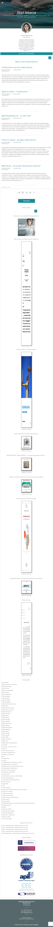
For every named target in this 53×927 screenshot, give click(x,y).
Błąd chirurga (6, 688)
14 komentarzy (5, 95)
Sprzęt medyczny (6, 787)
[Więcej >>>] (26, 50)
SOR (4, 785)
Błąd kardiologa (6, 700)
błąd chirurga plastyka (8, 690)
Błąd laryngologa (6, 702)
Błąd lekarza (26, 13)
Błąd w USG (5, 741)
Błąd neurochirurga (7, 711)
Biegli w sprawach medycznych (10, 684)
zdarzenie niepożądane (8, 813)
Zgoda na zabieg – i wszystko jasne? (15, 92)
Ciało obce (5, 744)
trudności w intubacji (7, 791)
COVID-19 (5, 748)
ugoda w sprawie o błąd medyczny (11, 797)
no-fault (4, 760)
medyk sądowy (6, 758)
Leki (3, 756)
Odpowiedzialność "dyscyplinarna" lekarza (12, 762)
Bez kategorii (6, 682)
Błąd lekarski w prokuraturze (9, 704)
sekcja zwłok (5, 783)
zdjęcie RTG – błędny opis (8, 814)
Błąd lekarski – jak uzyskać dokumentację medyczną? (21, 166)
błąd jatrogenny (6, 698)
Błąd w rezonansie (7, 739)
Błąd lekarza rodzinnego (8, 707)
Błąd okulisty (5, 715)
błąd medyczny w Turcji (8, 709)
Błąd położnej (6, 731)
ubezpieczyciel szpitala (8, 795)
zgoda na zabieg (6, 816)
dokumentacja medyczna (8, 750)
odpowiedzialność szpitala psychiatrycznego (13, 766)
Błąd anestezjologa (7, 686)
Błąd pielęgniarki (6, 729)
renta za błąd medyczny (8, 778)
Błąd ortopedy (6, 725)
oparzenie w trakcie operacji (9, 770)
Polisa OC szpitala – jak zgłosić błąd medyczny (19, 140)
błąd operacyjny (6, 719)
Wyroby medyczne (7, 805)
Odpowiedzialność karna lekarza (10, 764)
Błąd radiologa (6, 733)
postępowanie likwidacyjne (9, 772)
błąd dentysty (6, 692)
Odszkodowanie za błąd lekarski (10, 768)
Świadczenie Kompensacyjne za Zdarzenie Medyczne (15, 789)
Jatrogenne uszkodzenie (8, 754)
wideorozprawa (6, 801)
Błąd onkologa (6, 717)
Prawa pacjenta (6, 774)
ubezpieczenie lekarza (8, 793)
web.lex (36, 924)
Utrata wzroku (6, 799)
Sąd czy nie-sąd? (6, 781)
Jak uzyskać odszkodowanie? (26, 53)
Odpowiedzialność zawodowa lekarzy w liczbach (17, 825)
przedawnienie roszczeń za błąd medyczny (12, 776)
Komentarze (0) (5, 71)
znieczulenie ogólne (7, 818)
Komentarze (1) (5, 119)
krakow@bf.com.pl (28, 912)
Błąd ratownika (6, 735)
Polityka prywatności (26, 917)
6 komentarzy (5, 169)
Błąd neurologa (6, 713)
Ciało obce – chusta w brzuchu (10, 746)
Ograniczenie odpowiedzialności (26, 918)
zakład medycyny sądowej (9, 811)
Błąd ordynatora (6, 721)
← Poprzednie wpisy (5, 187)
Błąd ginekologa (6, 696)
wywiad (4, 807)
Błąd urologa (5, 737)
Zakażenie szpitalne (7, 809)
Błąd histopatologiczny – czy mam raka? (16, 116)
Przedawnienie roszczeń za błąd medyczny (17, 67)
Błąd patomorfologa (7, 727)
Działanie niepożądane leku (9, 752)
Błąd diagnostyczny (7, 694)
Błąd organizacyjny (7, 723)
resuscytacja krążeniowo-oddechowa (11, 779)
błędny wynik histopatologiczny (10, 743)
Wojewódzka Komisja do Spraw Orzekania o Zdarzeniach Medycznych (19, 803)
